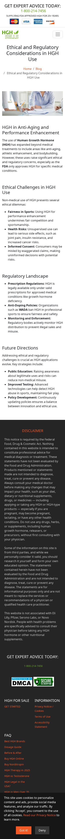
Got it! (24, 830)
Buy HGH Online (14, 758)
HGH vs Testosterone (16, 776)
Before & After (12, 752)
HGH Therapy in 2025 (17, 770)
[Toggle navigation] (58, 34)
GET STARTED (12, 706)
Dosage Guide (12, 747)
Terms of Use (42, 716)
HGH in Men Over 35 (16, 792)
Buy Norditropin (14, 764)
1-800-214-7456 (33, 10)
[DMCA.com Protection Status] (22, 681)
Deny (42, 830)
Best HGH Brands (14, 741)
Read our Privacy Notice (39, 815)
